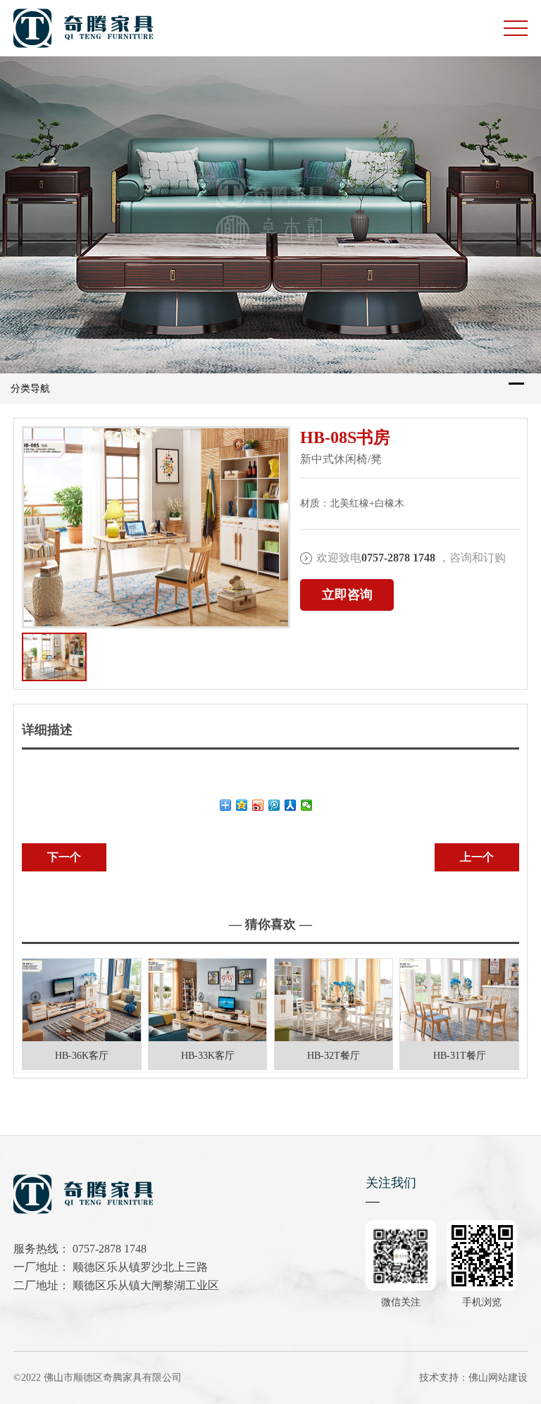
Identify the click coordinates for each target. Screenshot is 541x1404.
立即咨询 (347, 595)
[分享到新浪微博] (258, 805)
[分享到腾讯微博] (274, 805)
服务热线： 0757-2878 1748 (80, 1249)
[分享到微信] (307, 805)
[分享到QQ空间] (242, 805)
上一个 (477, 857)
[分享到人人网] (291, 805)
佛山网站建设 (498, 1377)
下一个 (64, 857)
